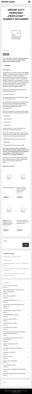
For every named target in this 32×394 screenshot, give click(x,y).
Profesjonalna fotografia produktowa (12, 256)
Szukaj (5, 241)
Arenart (20, 58)
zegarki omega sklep (15, 61)
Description (7, 65)
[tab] (7, 65)
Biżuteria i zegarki (8, 2)
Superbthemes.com (16, 392)
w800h (23, 59)
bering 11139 (12, 59)
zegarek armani (6, 61)
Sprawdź (6, 54)
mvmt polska (18, 59)
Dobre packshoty (7, 260)
